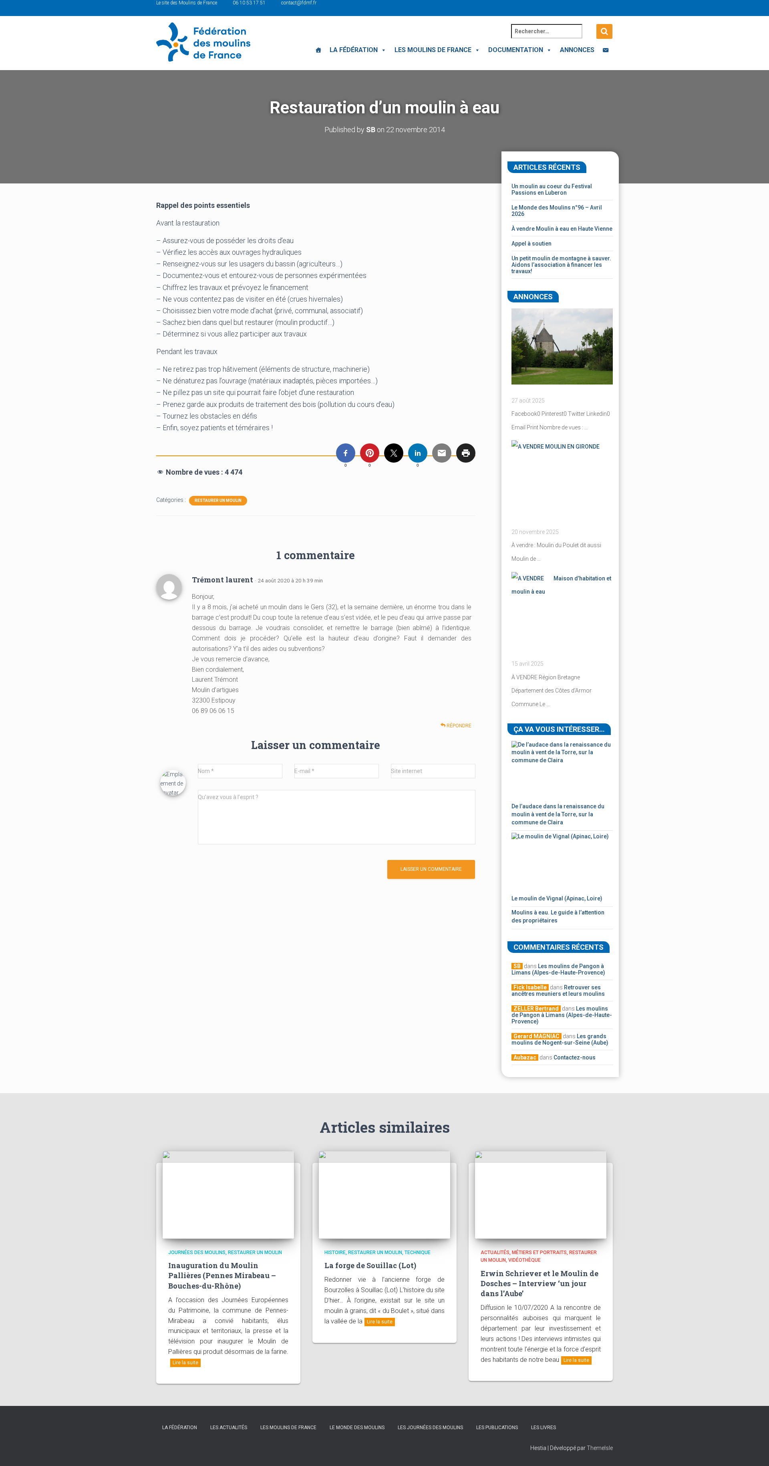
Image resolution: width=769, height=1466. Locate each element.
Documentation (515, 50)
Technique (418, 1252)
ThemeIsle (600, 1448)
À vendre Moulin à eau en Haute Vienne (561, 229)
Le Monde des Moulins (357, 1427)
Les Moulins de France (433, 50)
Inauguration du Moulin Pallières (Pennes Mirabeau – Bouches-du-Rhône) (222, 1275)
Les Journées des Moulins (430, 1427)
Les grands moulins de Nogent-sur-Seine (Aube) (559, 1039)
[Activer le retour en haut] (753, 1450)
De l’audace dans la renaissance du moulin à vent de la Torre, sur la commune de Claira (557, 814)
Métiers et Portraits (539, 1252)
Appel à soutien (531, 243)
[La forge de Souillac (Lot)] (384, 1194)
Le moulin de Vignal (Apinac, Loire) (556, 898)
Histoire (335, 1252)
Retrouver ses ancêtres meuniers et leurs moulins (558, 990)
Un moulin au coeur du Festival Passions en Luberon (551, 189)
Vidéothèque (524, 1260)
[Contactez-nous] (605, 50)
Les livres (543, 1427)
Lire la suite (185, 1362)
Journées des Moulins (196, 1252)
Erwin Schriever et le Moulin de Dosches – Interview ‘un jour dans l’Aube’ (539, 1283)
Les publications (497, 1427)
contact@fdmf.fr (298, 3)
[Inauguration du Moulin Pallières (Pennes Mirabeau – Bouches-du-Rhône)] (228, 1194)
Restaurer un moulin (218, 500)
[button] (382, 50)
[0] (345, 453)
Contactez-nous (575, 1057)
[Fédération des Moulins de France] (203, 42)
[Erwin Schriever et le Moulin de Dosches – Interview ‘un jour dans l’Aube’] (541, 1194)
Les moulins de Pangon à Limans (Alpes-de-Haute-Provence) (558, 969)
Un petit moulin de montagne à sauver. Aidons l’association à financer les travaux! (561, 264)
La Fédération (354, 50)
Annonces (577, 50)
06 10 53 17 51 (249, 3)
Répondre (458, 726)
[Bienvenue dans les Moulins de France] (318, 50)
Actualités (495, 1252)
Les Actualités (228, 1427)
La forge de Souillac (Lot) (370, 1265)
